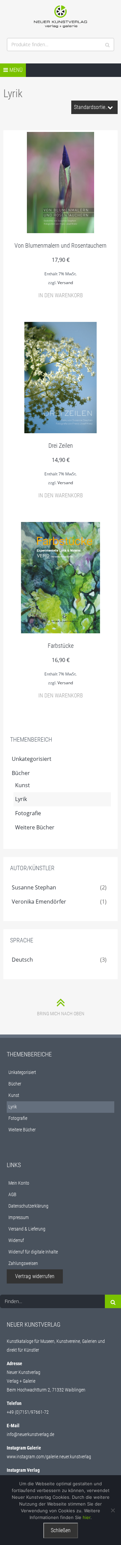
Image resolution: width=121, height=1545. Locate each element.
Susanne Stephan (34, 887)
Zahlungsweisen (23, 1263)
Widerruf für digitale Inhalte (33, 1251)
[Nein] (112, 1510)
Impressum (18, 1217)
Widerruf (16, 1240)
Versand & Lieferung (26, 1229)
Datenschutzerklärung (28, 1206)
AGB (12, 1194)
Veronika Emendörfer (39, 901)
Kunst (22, 785)
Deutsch (22, 959)
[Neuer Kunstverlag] (60, 16)
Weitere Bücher (34, 827)
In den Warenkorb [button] (60, 295)
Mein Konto (18, 1183)
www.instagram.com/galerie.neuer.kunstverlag (49, 1456)
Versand (65, 282)
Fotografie (28, 813)
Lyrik (21, 799)
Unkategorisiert (31, 759)
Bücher (21, 773)
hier (86, 1517)
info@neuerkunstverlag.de (30, 1434)
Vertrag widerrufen (34, 1276)
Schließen (61, 1530)
